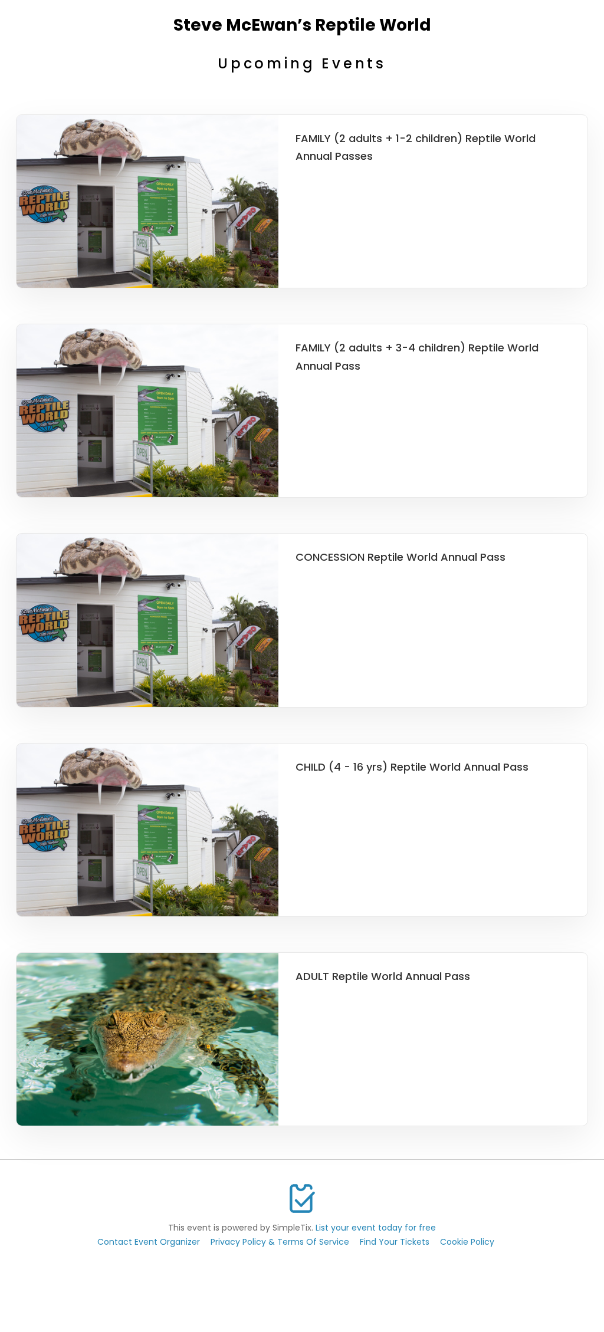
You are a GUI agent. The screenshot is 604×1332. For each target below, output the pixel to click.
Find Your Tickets (394, 1242)
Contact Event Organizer (148, 1242)
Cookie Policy (467, 1242)
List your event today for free (376, 1228)
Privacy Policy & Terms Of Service (280, 1242)
